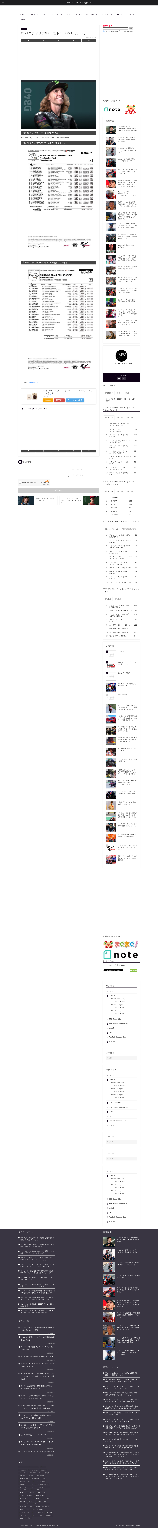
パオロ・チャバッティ (25, 1504)
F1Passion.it (23, 1470)
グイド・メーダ (41, 1492)
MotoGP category (118, 999)
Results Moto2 (119, 1008)
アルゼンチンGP (24, 1478)
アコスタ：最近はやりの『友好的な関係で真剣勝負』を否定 (38, 1338)
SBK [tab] (119, 393)
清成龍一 (22, 1518)
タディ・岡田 (46, 1498)
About (120, 14)
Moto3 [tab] (130, 417)
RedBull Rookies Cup (117, 1037)
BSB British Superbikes (118, 1023)
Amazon (48, 400)
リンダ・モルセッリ (25, 1515)
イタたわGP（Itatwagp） (116, 965)
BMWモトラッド (35, 1467)
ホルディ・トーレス (25, 1509)
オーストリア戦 (27, 409)
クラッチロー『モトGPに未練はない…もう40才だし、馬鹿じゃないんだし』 (37, 1443)
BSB (69, 14)
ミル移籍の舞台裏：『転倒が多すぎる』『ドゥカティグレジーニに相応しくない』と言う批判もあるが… (38, 1376)
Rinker (52, 394)
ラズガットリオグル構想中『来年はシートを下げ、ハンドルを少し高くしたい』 (38, 1397)
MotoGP (34, 14)
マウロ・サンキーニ (25, 1512)
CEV (111, 1032)
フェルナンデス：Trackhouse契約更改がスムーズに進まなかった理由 (37, 1329)
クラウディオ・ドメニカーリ (27, 1492)
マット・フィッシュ (38, 1512)
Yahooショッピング (75, 400)
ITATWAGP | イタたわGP (79, 3)
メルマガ (23, 19)
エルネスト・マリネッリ (44, 1487)
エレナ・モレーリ (24, 1490)
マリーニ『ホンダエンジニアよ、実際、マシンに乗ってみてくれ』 (38, 1365)
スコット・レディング (25, 1498)
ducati (43, 1467)
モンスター (49, 1512)
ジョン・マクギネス (40, 1495)
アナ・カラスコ (40, 1475)
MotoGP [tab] (109, 393)
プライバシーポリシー (25, 1525)
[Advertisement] (58, 61)
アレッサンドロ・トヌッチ (38, 1478)
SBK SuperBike (115, 1019)
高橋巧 (29, 1518)
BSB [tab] (127, 393)
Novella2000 (23, 1472)
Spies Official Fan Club (35, 1472)
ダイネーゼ (32, 1501)
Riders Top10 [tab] (111, 529)
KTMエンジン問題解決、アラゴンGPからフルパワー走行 (37, 1348)
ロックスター (49, 1515)
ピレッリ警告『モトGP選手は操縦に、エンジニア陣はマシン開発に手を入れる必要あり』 (37, 1407)
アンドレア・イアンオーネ (26, 1484)
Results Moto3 (119, 1014)
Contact (131, 14)
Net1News (43, 1470)
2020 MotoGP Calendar (86, 14)
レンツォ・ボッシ (37, 1515)
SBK (45, 14)
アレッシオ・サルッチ (25, 1481)
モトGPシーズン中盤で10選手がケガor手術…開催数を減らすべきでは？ (37, 1426)
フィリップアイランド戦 (26, 1506)
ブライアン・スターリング (42, 1506)
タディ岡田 (22, 1501)
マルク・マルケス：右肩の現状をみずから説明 (38, 1451)
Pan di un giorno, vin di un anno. (46, 1525)
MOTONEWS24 (34, 1470)
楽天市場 (59, 400)
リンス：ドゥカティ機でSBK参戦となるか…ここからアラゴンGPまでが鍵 (38, 1416)
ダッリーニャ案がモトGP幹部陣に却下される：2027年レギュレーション (36, 1387)
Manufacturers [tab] (129, 529)
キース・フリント (36, 1490)
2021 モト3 (48, 409)
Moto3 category (117, 1011)
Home (23, 14)
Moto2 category (117, 1005)
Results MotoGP (119, 1002)
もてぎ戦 (47, 1472)
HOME (111, 991)
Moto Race (57, 14)
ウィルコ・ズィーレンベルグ (27, 1487)
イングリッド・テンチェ (42, 1484)
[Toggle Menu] (3, 2)
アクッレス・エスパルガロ (26, 1475)
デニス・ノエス (42, 1501)
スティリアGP (38, 409)
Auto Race (107, 14)
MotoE (111, 1028)
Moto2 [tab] (120, 417)
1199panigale (23, 1467)
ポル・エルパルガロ (38, 1509)
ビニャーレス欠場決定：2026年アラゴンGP (36, 1277)
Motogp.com (33, 382)
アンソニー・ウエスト (40, 1481)
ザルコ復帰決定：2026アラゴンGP (33, 1435)
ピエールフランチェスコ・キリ (42, 1504)
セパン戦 (37, 1498)
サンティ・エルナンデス (26, 1495)
